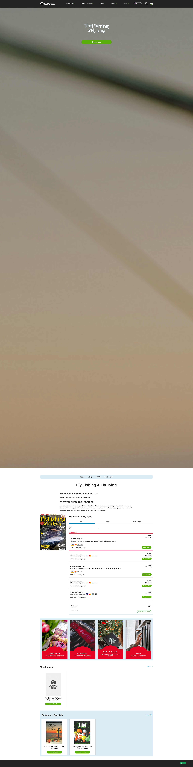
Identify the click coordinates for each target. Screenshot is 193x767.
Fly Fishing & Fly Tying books (138, 655)
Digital (108, 521)
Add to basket (146, 547)
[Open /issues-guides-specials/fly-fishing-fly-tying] (110, 639)
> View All (150, 667)
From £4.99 (82, 752)
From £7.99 (54, 752)
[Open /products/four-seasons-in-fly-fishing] (54, 732)
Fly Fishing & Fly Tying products (82, 655)
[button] (74, 4)
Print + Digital (137, 521)
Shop (90, 477)
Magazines (69, 3)
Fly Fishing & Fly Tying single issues (54, 655)
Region (70, 526)
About (82, 477)
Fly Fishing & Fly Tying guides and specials (110, 655)
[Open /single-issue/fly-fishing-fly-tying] (54, 639)
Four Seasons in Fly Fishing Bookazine (54, 747)
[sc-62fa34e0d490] (47, 4)
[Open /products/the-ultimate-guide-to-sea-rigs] (82, 732)
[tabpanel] (96, 497)
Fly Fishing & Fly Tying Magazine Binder (53, 699)
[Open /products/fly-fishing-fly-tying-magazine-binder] (53, 684)
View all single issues (144, 611)
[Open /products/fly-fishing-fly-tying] (82, 637)
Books (113, 3)
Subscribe (96, 42)
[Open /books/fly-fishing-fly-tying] (138, 639)
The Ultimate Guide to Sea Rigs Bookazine (82, 747)
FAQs (98, 477)
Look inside (108, 477)
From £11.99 (53, 704)
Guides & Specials (86, 3)
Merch (102, 3)
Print (81, 521)
